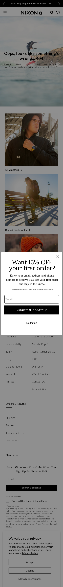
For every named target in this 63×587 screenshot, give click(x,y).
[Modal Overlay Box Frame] (31, 293)
